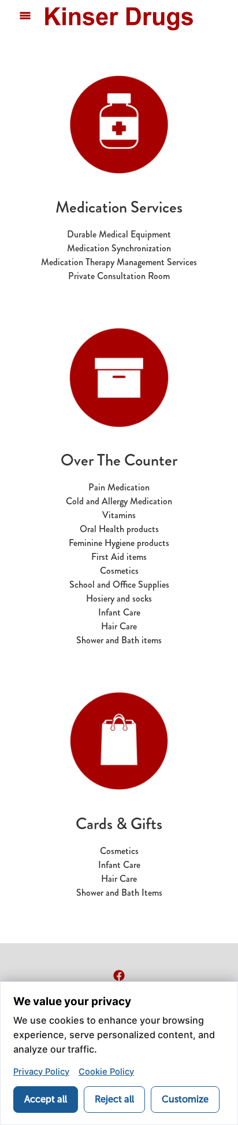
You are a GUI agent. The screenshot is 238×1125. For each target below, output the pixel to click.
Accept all (45, 1099)
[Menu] (25, 16)
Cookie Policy (106, 1072)
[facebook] (119, 975)
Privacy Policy (41, 1072)
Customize (185, 1099)
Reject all (114, 1099)
